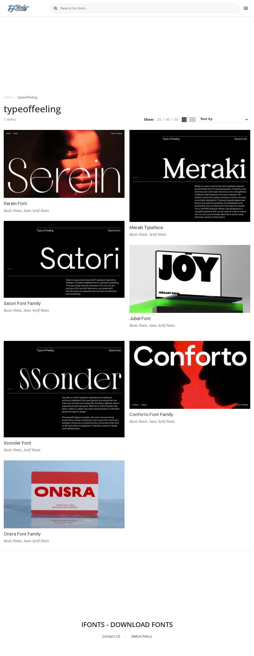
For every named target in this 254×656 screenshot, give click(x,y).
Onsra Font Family (22, 534)
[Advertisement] (127, 55)
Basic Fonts (13, 210)
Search (55, 8)
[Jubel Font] (189, 279)
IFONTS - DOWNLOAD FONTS (127, 624)
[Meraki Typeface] (189, 176)
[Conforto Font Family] (189, 375)
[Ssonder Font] (64, 389)
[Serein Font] (64, 164)
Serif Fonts (157, 234)
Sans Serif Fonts (36, 210)
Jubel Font (140, 318)
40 (168, 119)
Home (8, 97)
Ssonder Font (17, 443)
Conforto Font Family (151, 414)
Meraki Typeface (146, 227)
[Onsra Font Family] (64, 494)
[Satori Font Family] (64, 259)
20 (159, 119)
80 (176, 119)
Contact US (111, 636)
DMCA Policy (141, 636)
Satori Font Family (22, 303)
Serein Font (15, 203)
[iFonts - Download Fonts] (20, 7)
